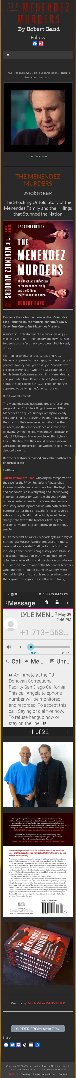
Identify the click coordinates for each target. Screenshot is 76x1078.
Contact (63, 1074)
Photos (36, 1074)
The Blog (25, 1074)
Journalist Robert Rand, (19, 478)
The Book (14, 1074)
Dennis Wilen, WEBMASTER (46, 1003)
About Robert (49, 1074)
